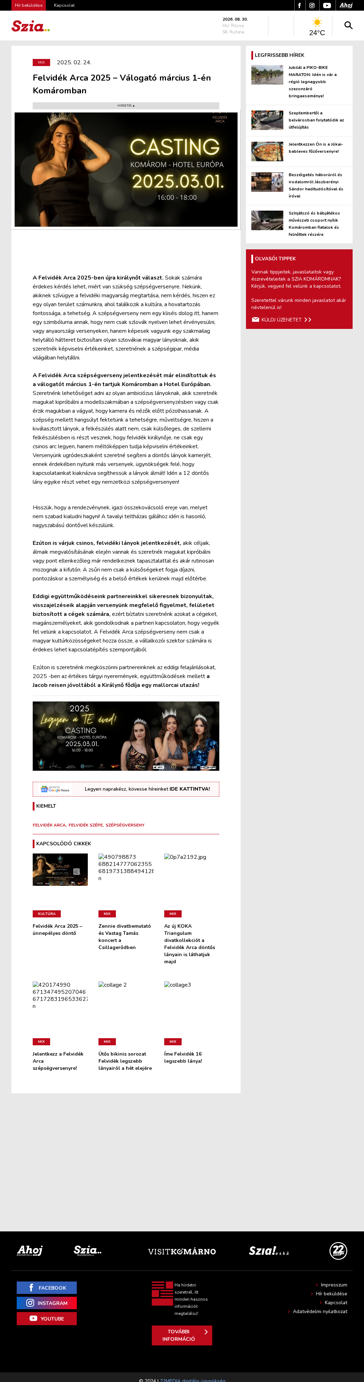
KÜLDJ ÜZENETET (282, 319)
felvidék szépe (86, 825)
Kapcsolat (64, 5)
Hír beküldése (331, 1293)
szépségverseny (125, 825)
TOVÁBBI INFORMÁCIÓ (178, 1335)
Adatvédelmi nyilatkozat (320, 1311)
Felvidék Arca (49, 825)
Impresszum (334, 1284)
